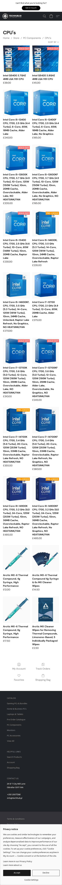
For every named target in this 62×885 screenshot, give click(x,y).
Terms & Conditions (16, 819)
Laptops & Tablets (15, 714)
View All (10, 741)
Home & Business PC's (16, 709)
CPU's (48, 38)
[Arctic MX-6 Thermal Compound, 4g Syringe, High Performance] (16, 558)
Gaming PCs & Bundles (17, 703)
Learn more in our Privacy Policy (17, 861)
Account (11, 762)
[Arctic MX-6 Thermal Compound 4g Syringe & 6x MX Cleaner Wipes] (45, 558)
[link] (31, 879)
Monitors (11, 730)
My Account (19, 668)
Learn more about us (12, 865)
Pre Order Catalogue (16, 719)
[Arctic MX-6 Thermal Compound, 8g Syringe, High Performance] (16, 609)
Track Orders (43, 668)
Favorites (19, 679)
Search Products (14, 757)
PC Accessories (13, 735)
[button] (31, 8)
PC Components (32, 38)
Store (16, 38)
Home (6, 38)
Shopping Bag (43, 679)
